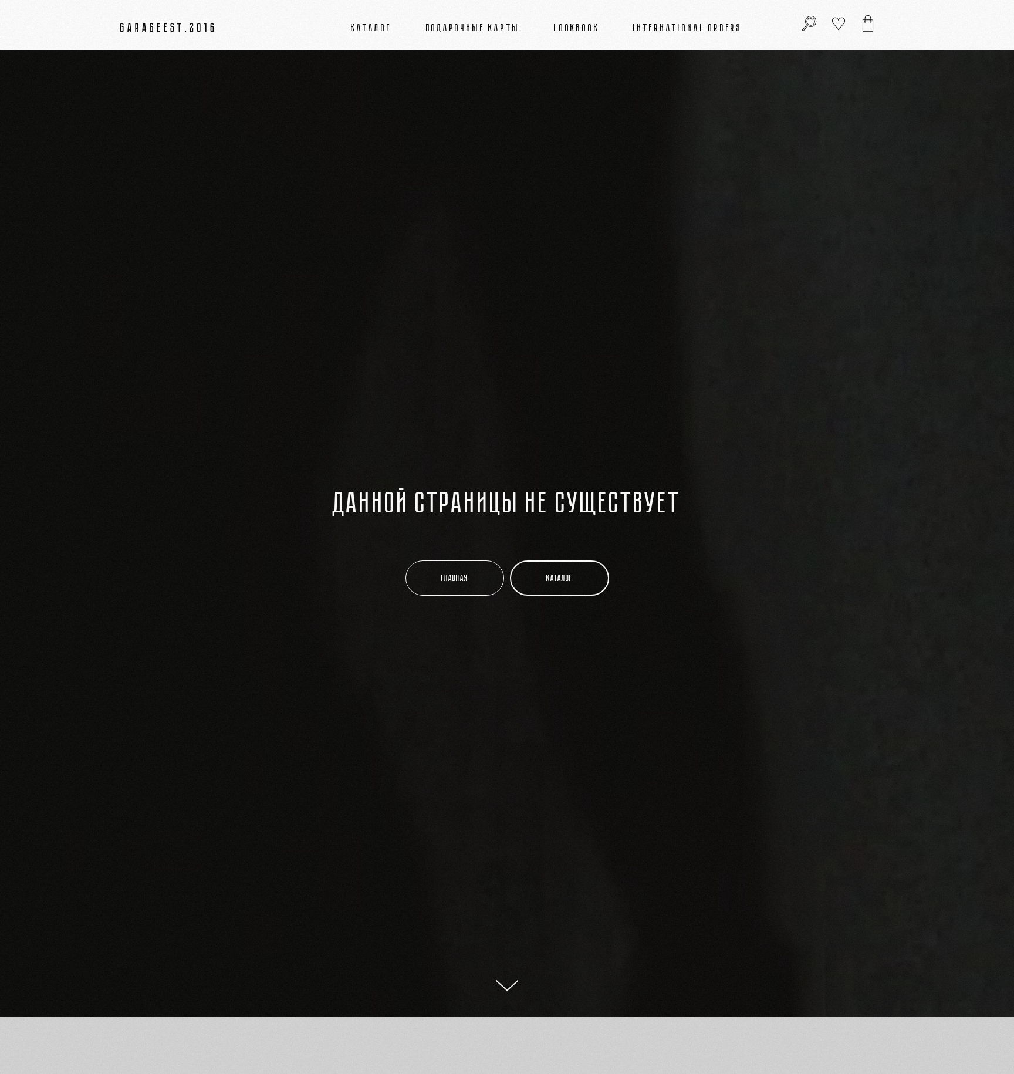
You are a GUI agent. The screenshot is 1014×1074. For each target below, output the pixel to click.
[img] (868, 23)
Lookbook (576, 27)
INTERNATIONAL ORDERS (687, 27)
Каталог (371, 27)
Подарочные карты (473, 27)
